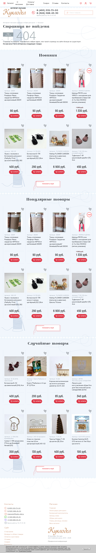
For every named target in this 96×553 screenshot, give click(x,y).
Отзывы (55, 3)
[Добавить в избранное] (22, 64)
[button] (48, 184)
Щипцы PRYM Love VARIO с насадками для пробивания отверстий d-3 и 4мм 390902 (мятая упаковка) (81, 98)
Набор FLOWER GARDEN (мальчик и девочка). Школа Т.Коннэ (59, 156)
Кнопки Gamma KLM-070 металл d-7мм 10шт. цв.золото (81, 441)
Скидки (46, 3)
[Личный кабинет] (85, 3)
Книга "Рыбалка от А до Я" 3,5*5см (36, 384)
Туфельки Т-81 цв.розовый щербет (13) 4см (81, 158)
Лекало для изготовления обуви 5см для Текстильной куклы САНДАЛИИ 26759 (82, 386)
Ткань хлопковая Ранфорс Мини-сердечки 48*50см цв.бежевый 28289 (34, 97)
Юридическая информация (57, 541)
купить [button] (16, 116)
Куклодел (14, 12)
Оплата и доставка (11, 537)
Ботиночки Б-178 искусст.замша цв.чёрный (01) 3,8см (35, 156)
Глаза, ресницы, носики (58, 521)
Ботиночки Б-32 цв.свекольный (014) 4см (14, 384)
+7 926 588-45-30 (14, 517)
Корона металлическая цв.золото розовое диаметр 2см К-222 (58, 384)
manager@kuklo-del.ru (16, 514)
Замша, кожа (54, 516)
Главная (52, 508)
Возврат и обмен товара (13, 534)
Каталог (10, 3)
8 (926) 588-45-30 (47, 13)
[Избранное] (80, 3)
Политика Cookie (25, 551)
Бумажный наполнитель (58, 513)
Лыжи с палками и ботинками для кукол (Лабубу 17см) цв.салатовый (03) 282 (13, 157)
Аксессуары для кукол (57, 510)
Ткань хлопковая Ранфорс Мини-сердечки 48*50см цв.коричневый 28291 (12, 97)
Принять (86, 549)
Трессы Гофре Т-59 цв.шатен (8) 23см (57, 440)
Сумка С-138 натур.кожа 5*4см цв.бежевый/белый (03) (14, 443)
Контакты (65, 3)
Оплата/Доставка (30, 3)
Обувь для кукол (55, 518)
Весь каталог (54, 523)
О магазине (19, 3)
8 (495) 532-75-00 (47, 10)
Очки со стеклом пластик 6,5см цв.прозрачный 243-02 (36, 441)
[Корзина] (90, 3)
